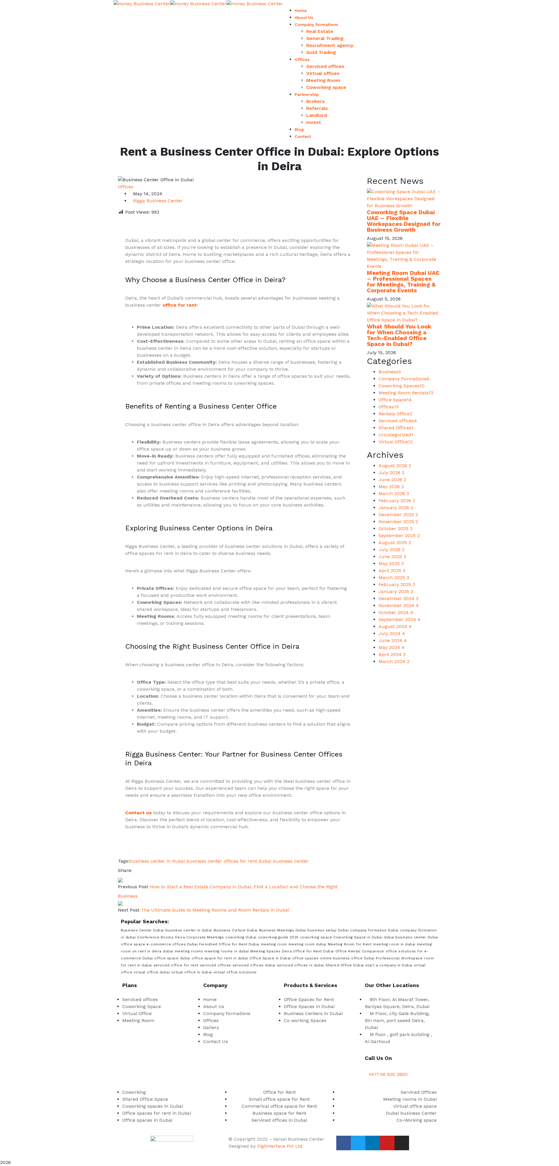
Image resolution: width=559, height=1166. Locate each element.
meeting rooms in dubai (226, 951)
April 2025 (391, 570)
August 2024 (395, 626)
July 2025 (391, 549)
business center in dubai (157, 861)
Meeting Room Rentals (405, 392)
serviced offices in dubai (300, 965)
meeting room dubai (307, 944)
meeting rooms (189, 951)
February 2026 (396, 500)
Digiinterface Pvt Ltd (280, 1146)
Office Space (395, 399)
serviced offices (215, 965)
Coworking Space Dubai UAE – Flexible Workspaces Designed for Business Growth (404, 221)
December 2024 (398, 598)
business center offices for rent (221, 861)
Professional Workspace (399, 958)
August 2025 (394, 542)
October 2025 (395, 528)
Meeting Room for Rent (350, 944)
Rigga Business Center (158, 200)
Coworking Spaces (401, 385)
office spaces (305, 958)
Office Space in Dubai (270, 958)
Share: (125, 870)
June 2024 (392, 640)
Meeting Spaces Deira (271, 951)
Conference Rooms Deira (161, 937)
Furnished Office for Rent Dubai (229, 944)
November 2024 (398, 605)
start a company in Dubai (389, 965)
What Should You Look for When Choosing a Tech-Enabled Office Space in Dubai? (399, 335)
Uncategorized (395, 434)
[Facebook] (135, 870)
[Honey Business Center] (142, 3)
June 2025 (392, 556)
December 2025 (398, 514)
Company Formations (403, 378)
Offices (125, 186)
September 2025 (399, 535)
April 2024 (392, 654)
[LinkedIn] (145, 870)
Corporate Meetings (205, 937)
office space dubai (172, 958)
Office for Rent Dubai (313, 951)
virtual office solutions (235, 972)
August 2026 (394, 465)
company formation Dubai (374, 930)
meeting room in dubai (394, 944)
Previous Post (133, 886)
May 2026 (391, 486)
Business (389, 371)
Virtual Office (395, 441)
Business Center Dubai (142, 930)
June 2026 (392, 479)
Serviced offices (397, 420)
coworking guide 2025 (278, 937)
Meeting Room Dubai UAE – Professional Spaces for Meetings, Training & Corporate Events (403, 281)
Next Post (128, 910)
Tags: (123, 861)
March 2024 (393, 661)
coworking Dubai (240, 937)
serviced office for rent (176, 965)
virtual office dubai (152, 972)
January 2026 (395, 507)
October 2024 (395, 612)
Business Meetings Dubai (282, 930)
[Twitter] (140, 870)
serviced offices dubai (254, 965)
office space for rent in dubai (220, 958)
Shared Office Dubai (345, 965)
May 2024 (391, 647)
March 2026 (393, 493)
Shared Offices (395, 427)
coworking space (316, 937)
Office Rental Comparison (359, 951)
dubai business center (284, 861)
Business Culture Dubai (236, 930)
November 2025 (398, 521)
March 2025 (393, 577)
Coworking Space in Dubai (357, 937)
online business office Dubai (347, 958)
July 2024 (391, 633)
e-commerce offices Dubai (172, 944)
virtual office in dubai (191, 972)
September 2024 (399, 619)
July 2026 (391, 472)
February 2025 (396, 584)
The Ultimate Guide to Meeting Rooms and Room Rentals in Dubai (215, 910)
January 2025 (395, 591)
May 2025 (391, 563)
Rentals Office (395, 413)
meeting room (274, 944)
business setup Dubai (328, 930)
